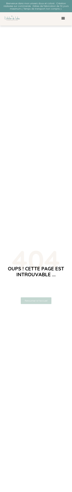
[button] (63, 18)
